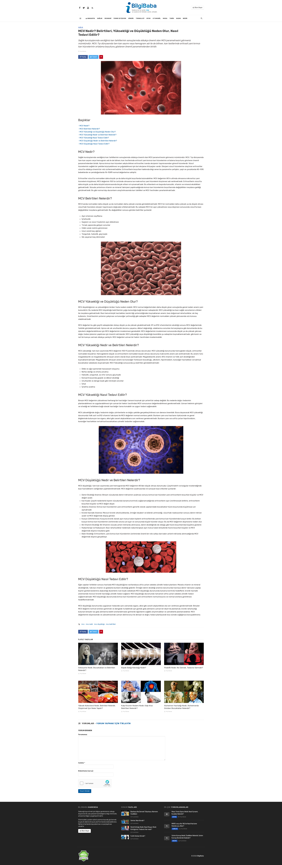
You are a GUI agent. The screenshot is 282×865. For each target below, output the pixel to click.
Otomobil (157, 18)
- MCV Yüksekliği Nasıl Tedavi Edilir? (93, 138)
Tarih (171, 18)
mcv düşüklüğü (99, 624)
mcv (83, 624)
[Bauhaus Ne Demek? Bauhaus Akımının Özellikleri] (125, 813)
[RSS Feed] (92, 7)
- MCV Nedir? (83, 126)
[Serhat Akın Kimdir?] (125, 821)
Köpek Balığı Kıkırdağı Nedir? (133, 668)
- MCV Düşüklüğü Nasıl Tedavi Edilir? (93, 144)
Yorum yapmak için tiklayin (113, 723)
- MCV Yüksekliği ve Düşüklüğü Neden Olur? (97, 132)
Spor (148, 18)
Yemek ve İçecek (119, 18)
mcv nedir (89, 624)
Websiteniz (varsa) (85, 771)
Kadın (178, 18)
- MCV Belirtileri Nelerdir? (89, 129)
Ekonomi (108, 18)
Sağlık (99, 18)
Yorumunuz (82, 734)
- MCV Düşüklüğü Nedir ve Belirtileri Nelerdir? (97, 141)
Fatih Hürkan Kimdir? (138, 836)
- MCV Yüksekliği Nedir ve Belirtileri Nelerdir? (97, 135)
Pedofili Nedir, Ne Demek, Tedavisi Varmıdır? (183, 668)
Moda (165, 18)
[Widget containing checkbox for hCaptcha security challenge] (94, 783)
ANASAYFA (91, 18)
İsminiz (81, 763)
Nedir (185, 18)
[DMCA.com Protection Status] (83, 856)
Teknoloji (140, 18)
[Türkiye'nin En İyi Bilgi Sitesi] (141, 7)
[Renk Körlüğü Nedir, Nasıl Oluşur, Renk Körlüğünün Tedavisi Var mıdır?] (125, 828)
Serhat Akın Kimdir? (137, 821)
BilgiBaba (200, 856)
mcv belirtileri (111, 624)
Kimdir (131, 18)
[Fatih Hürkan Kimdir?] (125, 837)
